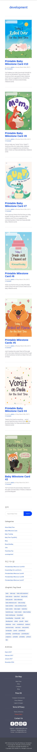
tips (7, 640)
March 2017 (8, 652)
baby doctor (9, 596)
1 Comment (8, 141)
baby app (12, 593)
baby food (16, 596)
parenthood (22, 630)
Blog (6, 541)
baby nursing (21, 602)
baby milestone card (11, 602)
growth (21, 621)
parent (15, 630)
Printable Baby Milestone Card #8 (16, 134)
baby (7, 593)
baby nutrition (9, 605)
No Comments (9, 69)
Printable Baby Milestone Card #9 (14, 573)
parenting (8, 633)
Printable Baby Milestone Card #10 (16, 62)
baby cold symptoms (22, 593)
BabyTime (18, 681)
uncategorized (9, 554)
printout (28, 636)
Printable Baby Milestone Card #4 (16, 409)
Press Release (19, 700)
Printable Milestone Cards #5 (16, 341)
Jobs (6, 547)
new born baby (10, 627)
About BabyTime (10, 527)
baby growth (9, 599)
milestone (8, 624)
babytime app (9, 612)
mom (14, 624)
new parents (25, 627)
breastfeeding (9, 618)
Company (18, 686)
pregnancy (8, 636)
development (9, 621)
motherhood (20, 624)
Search (28, 513)
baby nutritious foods (20, 605)
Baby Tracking (9, 534)
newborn (27, 624)
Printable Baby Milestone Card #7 (16, 204)
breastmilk (17, 618)
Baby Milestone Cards (11, 530)
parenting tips (25, 633)
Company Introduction (18, 698)
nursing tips (9, 630)
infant (26, 621)
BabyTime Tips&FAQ (11, 537)
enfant (16, 621)
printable (15, 636)
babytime (24, 609)
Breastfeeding (9, 544)
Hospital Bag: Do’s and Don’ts (13, 570)
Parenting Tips (9, 551)
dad (23, 618)
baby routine (9, 609)
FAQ (18, 684)
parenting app (16, 633)
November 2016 (9, 662)
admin (12, 67)
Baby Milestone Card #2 (17, 478)
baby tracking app (10, 615)
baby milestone (18, 599)
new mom (17, 627)
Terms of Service (18, 711)
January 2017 (8, 659)
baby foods (24, 596)
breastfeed (20, 615)
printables (22, 636)
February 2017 (9, 655)
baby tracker (18, 612)
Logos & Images (18, 703)
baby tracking (26, 612)
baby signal (17, 609)
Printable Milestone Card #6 (16, 275)
